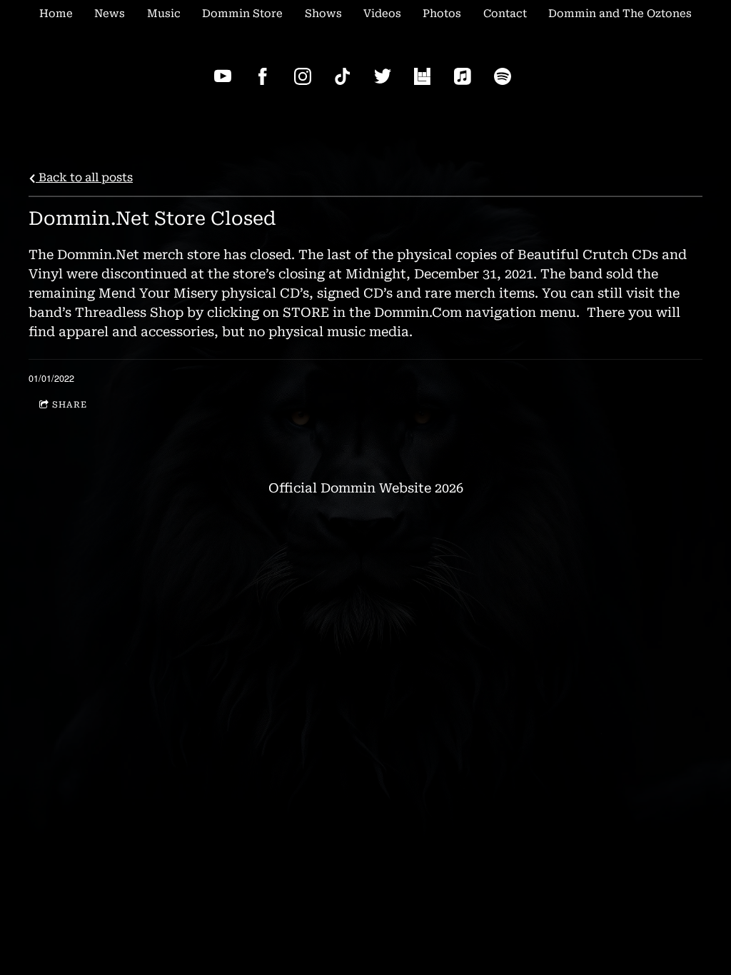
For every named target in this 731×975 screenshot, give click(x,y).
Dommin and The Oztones (620, 13)
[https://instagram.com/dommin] (302, 76)
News (109, 13)
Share (69, 405)
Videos (382, 13)
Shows (323, 13)
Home (56, 13)
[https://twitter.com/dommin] (382, 76)
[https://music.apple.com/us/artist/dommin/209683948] (462, 76)
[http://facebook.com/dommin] (262, 76)
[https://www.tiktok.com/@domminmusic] (342, 76)
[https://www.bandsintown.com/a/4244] (422, 76)
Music (164, 13)
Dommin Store (242, 13)
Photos (442, 13)
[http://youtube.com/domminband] (222, 76)
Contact (505, 13)
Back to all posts (84, 177)
